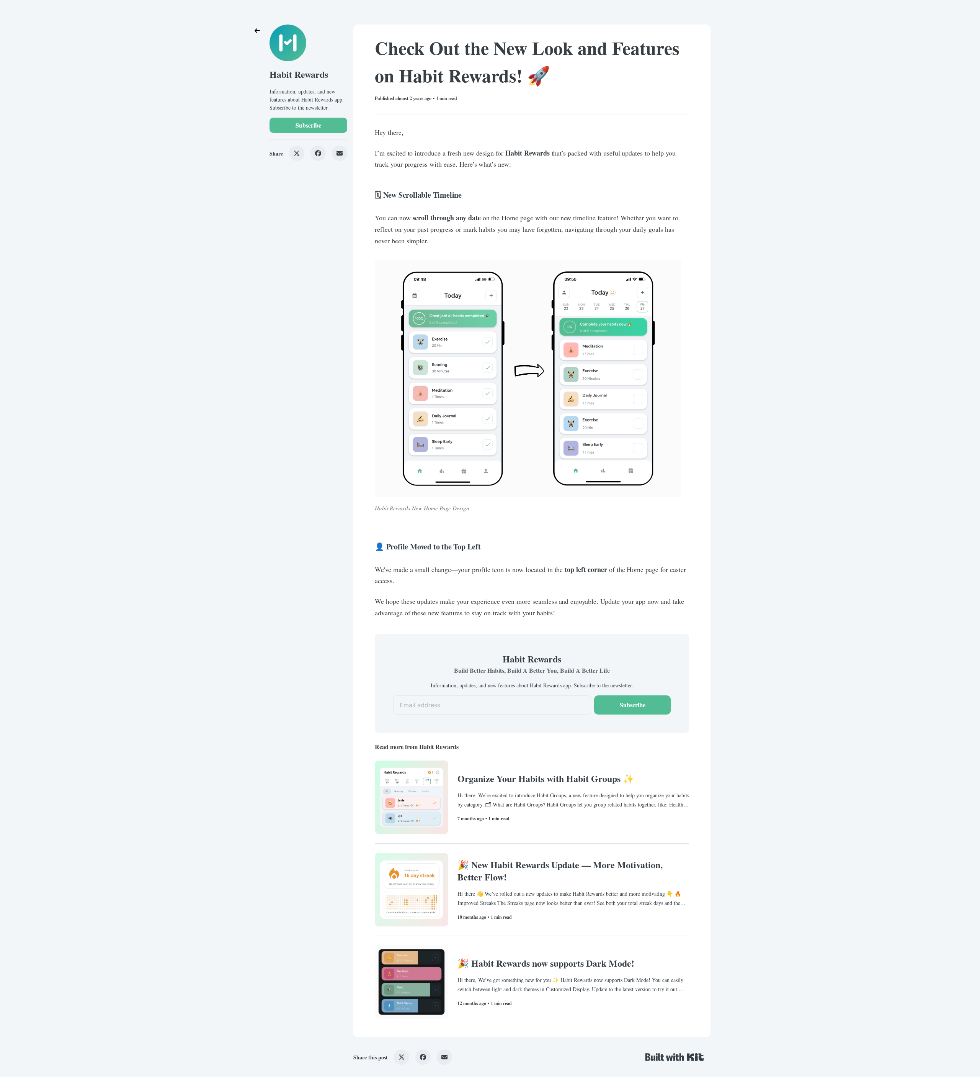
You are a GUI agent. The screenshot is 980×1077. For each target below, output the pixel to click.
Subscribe (308, 125)
